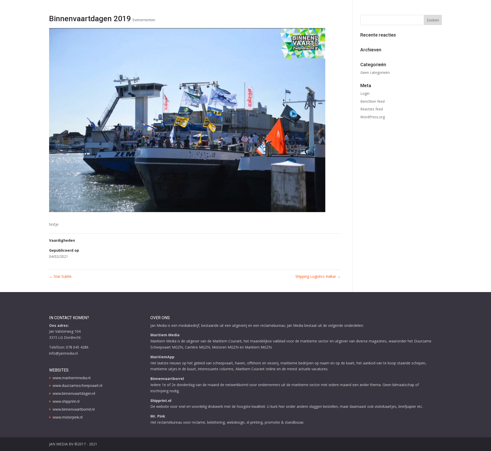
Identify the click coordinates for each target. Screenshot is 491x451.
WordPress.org (372, 116)
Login (365, 93)
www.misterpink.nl (68, 417)
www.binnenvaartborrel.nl (74, 409)
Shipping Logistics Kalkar (318, 276)
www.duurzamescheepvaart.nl (77, 385)
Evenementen (143, 19)
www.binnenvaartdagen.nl (74, 393)
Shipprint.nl (160, 400)
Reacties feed (371, 109)
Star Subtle (60, 276)
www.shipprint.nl (66, 401)
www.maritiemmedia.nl (72, 377)
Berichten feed (372, 101)
